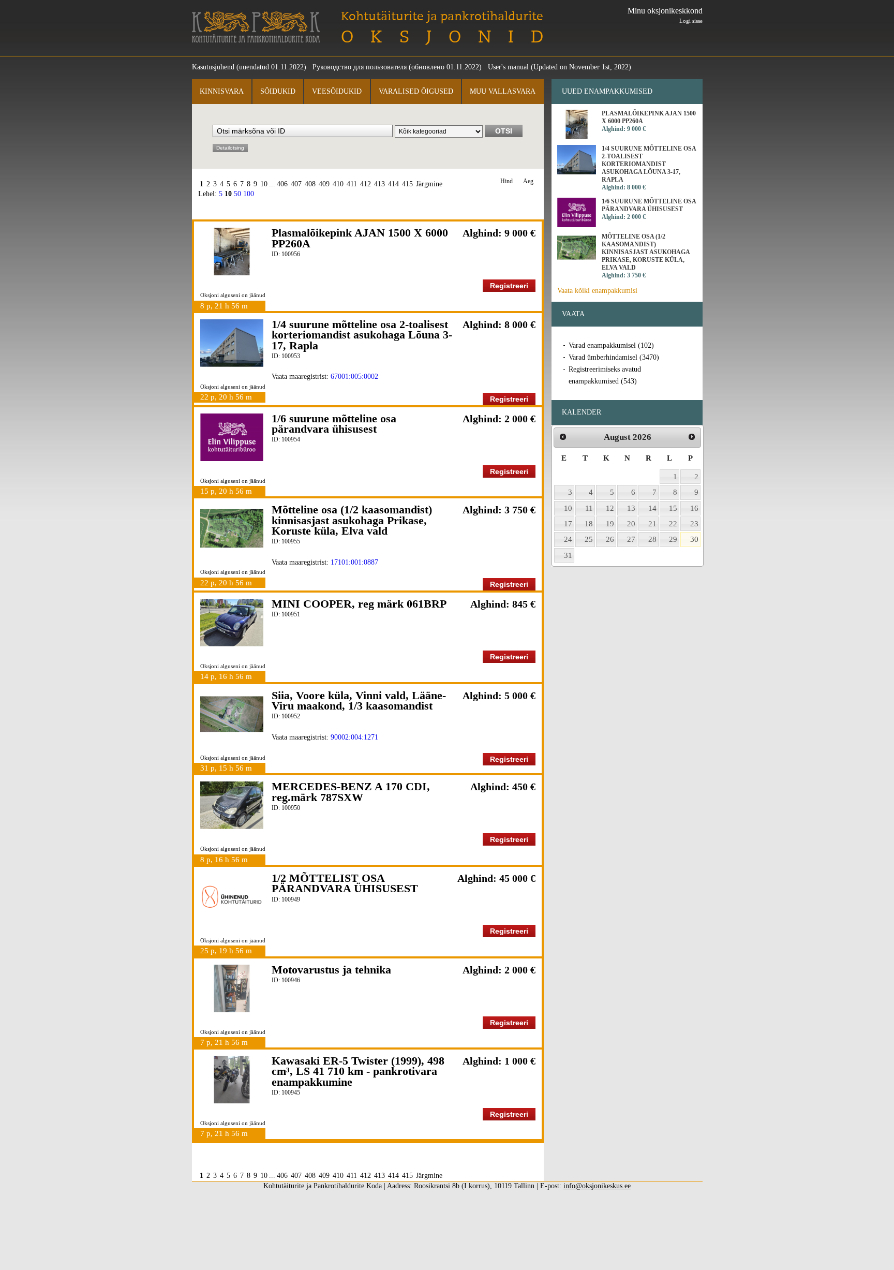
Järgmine (429, 184)
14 (652, 508)
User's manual (508, 67)
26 (610, 539)
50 (237, 194)
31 (568, 555)
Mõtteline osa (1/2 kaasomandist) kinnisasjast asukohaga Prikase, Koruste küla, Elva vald (352, 520)
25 (589, 539)
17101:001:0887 (354, 562)
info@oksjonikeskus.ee (597, 1186)
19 (610, 524)
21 (652, 524)
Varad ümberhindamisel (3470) (614, 357)
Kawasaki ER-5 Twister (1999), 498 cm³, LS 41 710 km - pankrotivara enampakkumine (358, 1071)
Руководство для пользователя (359, 67)
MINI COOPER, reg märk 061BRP (359, 603)
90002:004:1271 (354, 737)
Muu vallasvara (502, 91)
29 (673, 539)
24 (568, 539)
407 (296, 184)
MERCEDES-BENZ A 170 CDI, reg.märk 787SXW (351, 791)
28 (652, 539)
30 (694, 539)
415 (407, 184)
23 (694, 524)
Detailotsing (230, 148)
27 (631, 539)
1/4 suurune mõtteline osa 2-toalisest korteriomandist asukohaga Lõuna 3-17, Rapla (362, 335)
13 (631, 508)
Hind (506, 181)
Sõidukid (277, 91)
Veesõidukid (337, 91)
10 (263, 184)
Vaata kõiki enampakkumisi (597, 290)
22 (673, 524)
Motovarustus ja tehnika (331, 969)
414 (393, 184)
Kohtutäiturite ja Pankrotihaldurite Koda (256, 27)
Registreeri (509, 286)
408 (310, 184)
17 (568, 524)
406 (282, 184)
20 (631, 524)
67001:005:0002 (354, 376)
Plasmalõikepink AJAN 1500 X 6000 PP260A (360, 237)
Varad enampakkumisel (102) (611, 345)
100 (248, 194)
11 (589, 508)
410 (338, 184)
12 (610, 508)
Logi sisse (691, 21)
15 (673, 508)
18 (589, 524)
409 (324, 184)
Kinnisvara (222, 91)
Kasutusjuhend (213, 67)
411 (352, 184)
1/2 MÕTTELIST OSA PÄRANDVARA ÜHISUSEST (345, 883)
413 (379, 184)
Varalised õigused (416, 91)
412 (365, 184)
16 (694, 508)
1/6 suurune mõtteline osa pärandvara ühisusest (334, 423)
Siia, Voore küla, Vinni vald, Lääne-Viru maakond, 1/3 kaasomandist (359, 700)
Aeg (528, 181)
